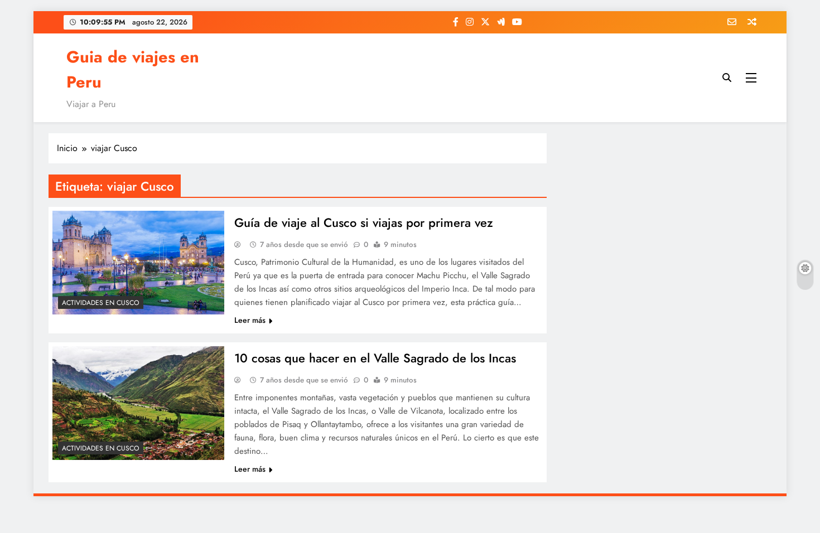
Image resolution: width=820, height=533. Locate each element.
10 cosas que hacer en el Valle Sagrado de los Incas (375, 358)
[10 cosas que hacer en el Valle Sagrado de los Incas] (138, 403)
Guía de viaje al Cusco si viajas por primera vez (363, 222)
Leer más (250, 320)
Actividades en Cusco (100, 303)
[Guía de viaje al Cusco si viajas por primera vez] (138, 262)
